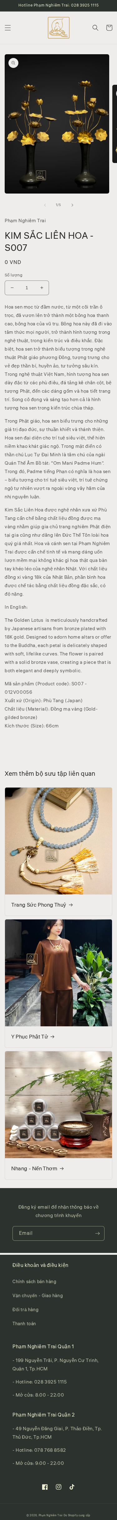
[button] (8, 28)
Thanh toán (24, 1324)
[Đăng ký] (97, 1233)
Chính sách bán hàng (34, 1282)
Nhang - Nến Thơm (34, 1168)
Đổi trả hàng (25, 1310)
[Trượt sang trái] (45, 205)
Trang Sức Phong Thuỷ (38, 905)
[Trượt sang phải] (72, 205)
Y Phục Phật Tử (29, 1036)
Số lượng (13, 275)
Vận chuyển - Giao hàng (37, 1296)
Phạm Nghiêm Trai (51, 1515)
